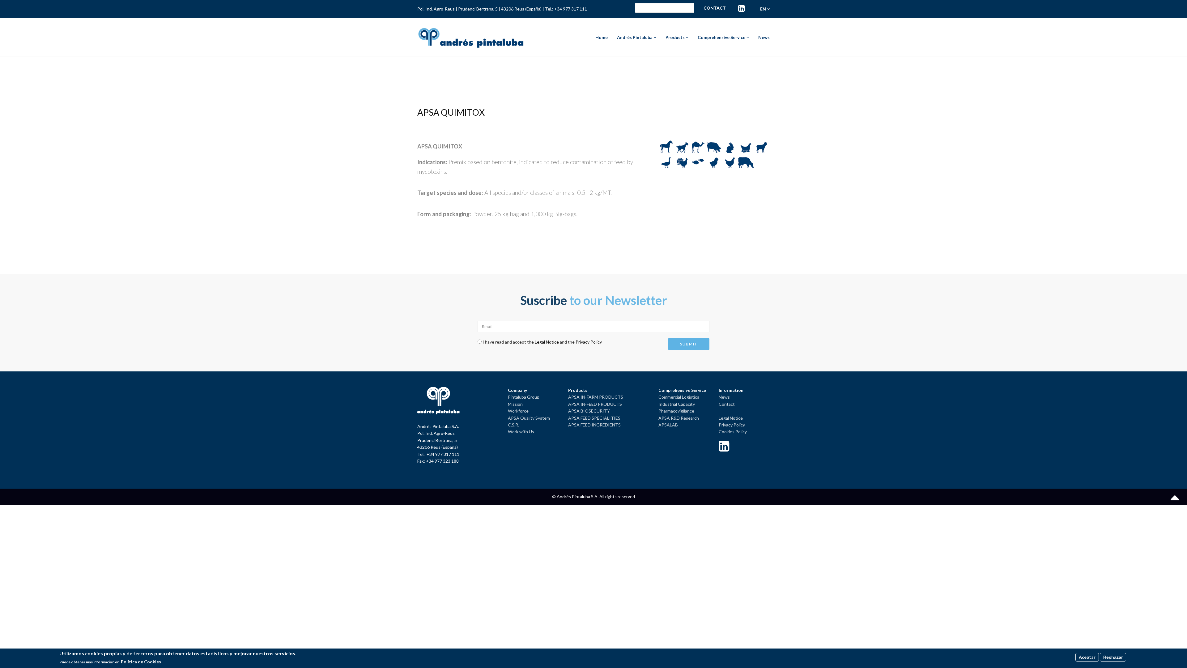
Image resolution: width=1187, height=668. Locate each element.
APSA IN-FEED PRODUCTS (595, 404)
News (764, 37)
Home (601, 37)
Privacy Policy (589, 342)
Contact (715, 8)
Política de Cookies (141, 662)
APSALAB (668, 424)
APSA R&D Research (678, 418)
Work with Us (521, 431)
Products (676, 37)
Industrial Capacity (676, 404)
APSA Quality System (529, 418)
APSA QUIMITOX (451, 112)
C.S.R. (513, 424)
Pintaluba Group (523, 397)
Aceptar (1087, 657)
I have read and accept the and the (542, 342)
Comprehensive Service (722, 37)
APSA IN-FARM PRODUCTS (595, 397)
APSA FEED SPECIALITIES (594, 418)
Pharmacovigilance (676, 410)
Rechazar (1113, 657)
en (763, 8)
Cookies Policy (733, 431)
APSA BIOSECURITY (589, 410)
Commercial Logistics (678, 397)
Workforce (518, 410)
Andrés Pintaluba (635, 37)
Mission (515, 404)
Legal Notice (547, 342)
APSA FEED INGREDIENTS (594, 424)
